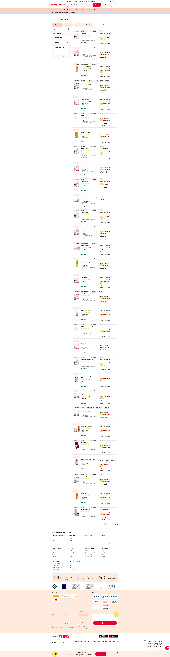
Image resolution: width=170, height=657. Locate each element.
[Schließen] (104, 309)
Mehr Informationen (85, 342)
